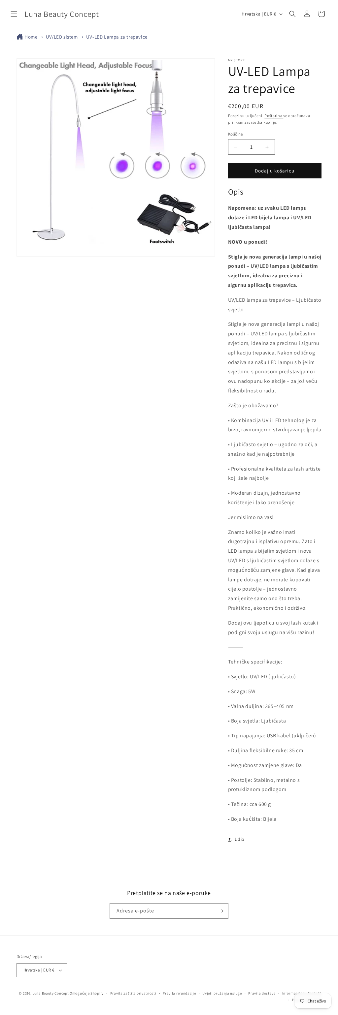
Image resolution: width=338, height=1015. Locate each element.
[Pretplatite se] (221, 911)
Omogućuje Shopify (87, 993)
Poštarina (273, 115)
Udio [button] (240, 839)
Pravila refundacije (179, 993)
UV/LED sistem (62, 37)
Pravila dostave (262, 993)
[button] (14, 14)
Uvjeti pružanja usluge (222, 993)
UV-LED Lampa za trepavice (117, 37)
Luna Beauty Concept (50, 993)
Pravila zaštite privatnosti (133, 993)
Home (30, 37)
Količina (235, 134)
